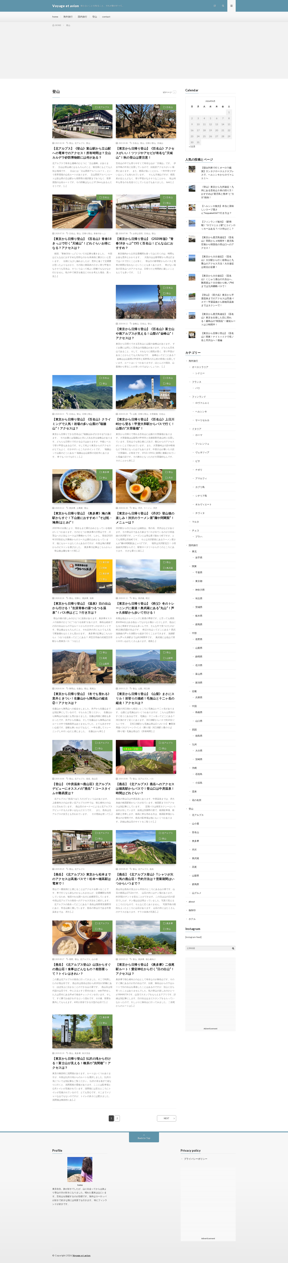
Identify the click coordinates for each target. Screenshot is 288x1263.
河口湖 (147, 688)
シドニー (200, 373)
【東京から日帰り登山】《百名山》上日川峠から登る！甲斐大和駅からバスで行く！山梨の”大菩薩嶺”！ (145, 423)
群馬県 (198, 624)
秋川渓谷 (86, 1053)
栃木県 (198, 615)
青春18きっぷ (100, 233)
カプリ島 (200, 487)
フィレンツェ (202, 443)
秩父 (148, 598)
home (55, 16)
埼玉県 (198, 598)
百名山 (169, 107)
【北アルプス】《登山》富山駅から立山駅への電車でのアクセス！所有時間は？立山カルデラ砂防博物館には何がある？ (81, 153)
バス (152, 779)
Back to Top (144, 1138)
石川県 (198, 665)
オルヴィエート (203, 504)
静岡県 (198, 656)
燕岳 (88, 779)
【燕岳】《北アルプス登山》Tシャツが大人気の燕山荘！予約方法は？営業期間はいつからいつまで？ (145, 878)
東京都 (106, 562)
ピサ (197, 461)
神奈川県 (200, 589)
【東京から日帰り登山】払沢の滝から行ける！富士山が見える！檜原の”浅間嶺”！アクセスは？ (81, 1063)
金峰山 (136, 324)
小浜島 (198, 782)
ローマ (198, 435)
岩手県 (198, 557)
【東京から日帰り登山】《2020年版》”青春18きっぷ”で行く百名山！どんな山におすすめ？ (145, 243)
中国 (194, 706)
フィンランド (199, 396)
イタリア (196, 428)
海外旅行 (68, 16)
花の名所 (196, 800)
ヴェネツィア (202, 452)
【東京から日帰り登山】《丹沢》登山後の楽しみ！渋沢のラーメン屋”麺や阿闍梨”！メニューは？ (145, 517)
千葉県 (198, 572)
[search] (233, 948)
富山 (88, 143)
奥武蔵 (169, 568)
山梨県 (106, 663)
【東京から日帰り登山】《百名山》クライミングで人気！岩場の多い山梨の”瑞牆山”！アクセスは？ (81, 423)
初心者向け (151, 959)
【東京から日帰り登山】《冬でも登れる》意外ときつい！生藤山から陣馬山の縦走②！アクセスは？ (81, 698)
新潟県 (198, 682)
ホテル (192, 918)
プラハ (198, 536)
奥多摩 (106, 472)
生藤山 (80, 688)
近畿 (194, 691)
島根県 (198, 712)
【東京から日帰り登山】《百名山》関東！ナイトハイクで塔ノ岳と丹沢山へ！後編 (217, 337)
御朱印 (192, 910)
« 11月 (192, 146)
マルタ (195, 521)
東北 (194, 551)
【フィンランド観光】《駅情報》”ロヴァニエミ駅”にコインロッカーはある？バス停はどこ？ (218, 225)
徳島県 (198, 735)
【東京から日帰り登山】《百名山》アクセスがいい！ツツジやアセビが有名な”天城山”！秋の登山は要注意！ (145, 153)
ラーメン (148, 508)
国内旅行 (82, 16)
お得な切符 (138, 233)
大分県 (198, 750)
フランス (196, 381)
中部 (194, 633)
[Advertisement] (144, 52)
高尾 (105, 658)
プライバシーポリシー (195, 1158)
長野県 (198, 639)
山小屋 (95, 959)
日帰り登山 (151, 143)
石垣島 (198, 774)
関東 (105, 568)
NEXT (166, 1118)
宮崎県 (198, 759)
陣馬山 (72, 688)
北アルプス (103, 107)
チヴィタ (200, 513)
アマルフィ (201, 478)
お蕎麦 (80, 508)
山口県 (198, 720)
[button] (82, 121)
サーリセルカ (202, 420)
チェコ (195, 530)
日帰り (78, 598)
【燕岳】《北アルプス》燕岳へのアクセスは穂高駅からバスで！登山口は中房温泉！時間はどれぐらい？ (145, 788)
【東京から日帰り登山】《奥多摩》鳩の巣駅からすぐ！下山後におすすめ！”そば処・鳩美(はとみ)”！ (82, 517)
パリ (197, 388)
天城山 (160, 143)
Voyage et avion (81, 1255)
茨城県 (198, 607)
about (192, 901)
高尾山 (93, 688)
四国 (194, 729)
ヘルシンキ (201, 411)
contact (106, 16)
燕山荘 (95, 779)
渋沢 (155, 508)
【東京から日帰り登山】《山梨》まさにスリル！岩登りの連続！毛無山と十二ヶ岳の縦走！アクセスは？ (145, 698)
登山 (94, 16)
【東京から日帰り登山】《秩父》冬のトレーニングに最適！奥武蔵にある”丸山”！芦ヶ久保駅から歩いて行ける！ (145, 608)
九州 (194, 744)
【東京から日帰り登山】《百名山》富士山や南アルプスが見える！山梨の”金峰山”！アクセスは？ (145, 333)
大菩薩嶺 (154, 414)
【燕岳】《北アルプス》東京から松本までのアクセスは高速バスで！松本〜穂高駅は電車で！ (81, 878)
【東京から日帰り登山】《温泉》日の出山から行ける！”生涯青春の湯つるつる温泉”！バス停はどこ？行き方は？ (81, 608)
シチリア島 (201, 495)
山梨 (135, 414)
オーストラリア (200, 367)
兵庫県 (198, 697)
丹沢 (170, 477)
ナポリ (198, 469)
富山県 (198, 673)
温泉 (92, 598)
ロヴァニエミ (202, 402)
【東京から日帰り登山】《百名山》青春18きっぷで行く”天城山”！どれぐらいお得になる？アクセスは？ (81, 243)
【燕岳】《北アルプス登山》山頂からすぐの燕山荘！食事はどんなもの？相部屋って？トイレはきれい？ (81, 969)
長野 (71, 959)
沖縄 (194, 767)
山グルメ (196, 892)
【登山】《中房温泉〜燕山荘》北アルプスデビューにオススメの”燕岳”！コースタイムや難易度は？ (81, 788)
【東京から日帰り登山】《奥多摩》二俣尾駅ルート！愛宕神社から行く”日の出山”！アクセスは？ (145, 969)
